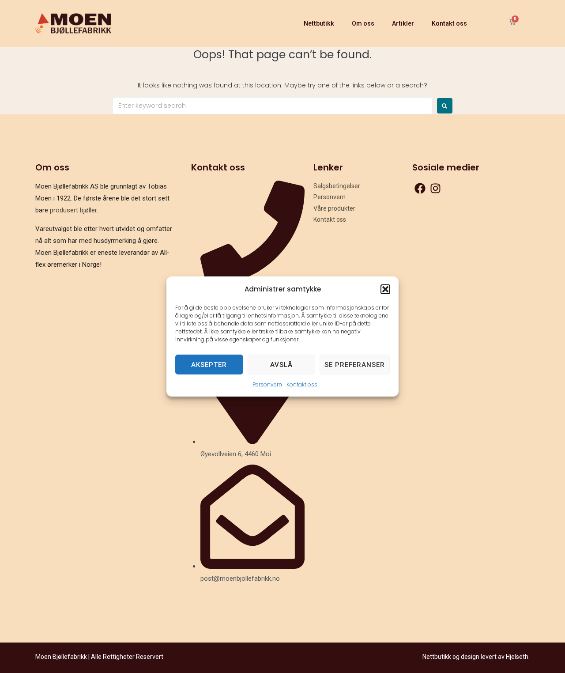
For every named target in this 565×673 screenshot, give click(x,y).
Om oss (363, 23)
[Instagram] (435, 188)
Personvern (267, 384)
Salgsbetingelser (336, 185)
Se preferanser (354, 364)
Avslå (281, 364)
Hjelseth (517, 656)
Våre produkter (334, 208)
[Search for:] (273, 105)
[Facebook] (420, 188)
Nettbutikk (319, 23)
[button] (385, 288)
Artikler (403, 23)
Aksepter (209, 364)
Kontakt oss (301, 384)
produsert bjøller (73, 210)
